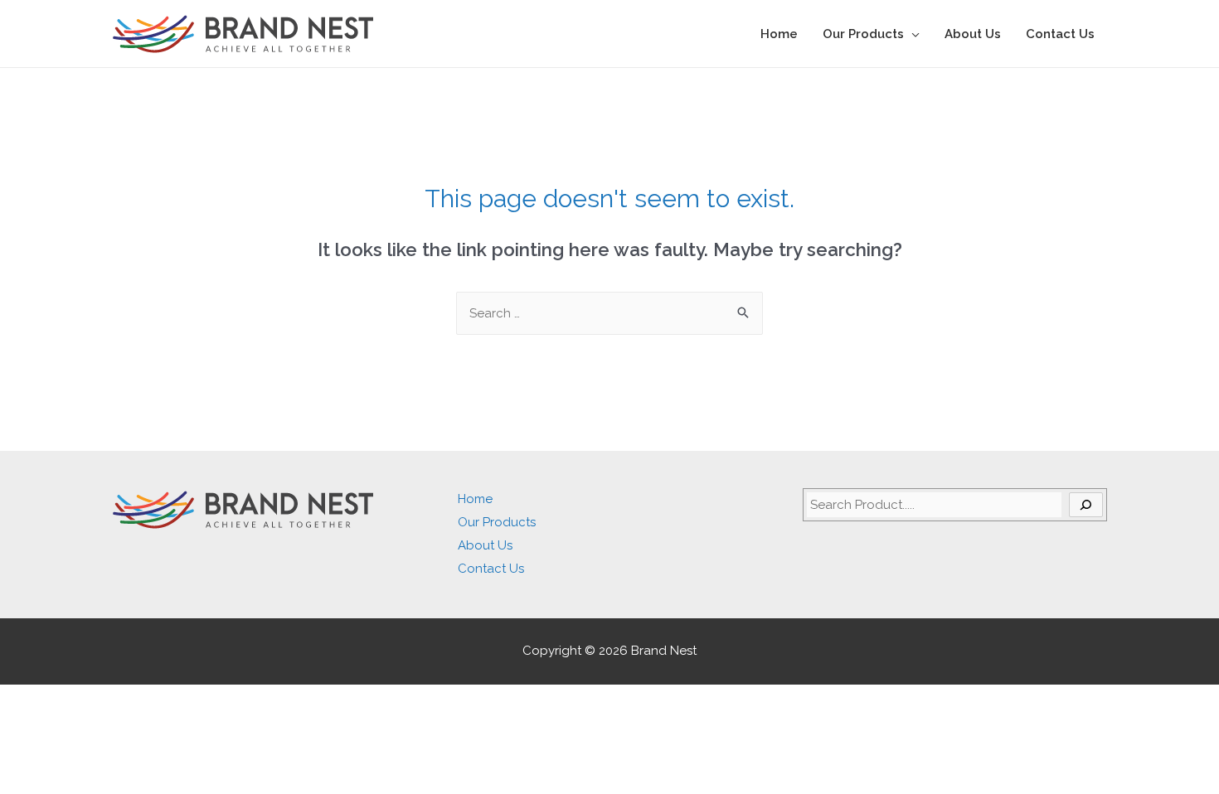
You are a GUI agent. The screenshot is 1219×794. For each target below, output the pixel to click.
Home (779, 34)
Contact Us (1060, 34)
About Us (973, 34)
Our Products (863, 34)
